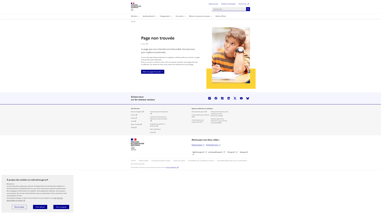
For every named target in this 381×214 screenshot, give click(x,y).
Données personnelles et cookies (161, 161)
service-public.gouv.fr (215, 152)
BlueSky (247, 98)
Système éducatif (148, 16)
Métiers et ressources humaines (199, 16)
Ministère (134, 16)
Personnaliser (19, 207)
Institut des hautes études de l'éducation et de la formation (158, 118)
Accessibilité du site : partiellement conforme (201, 161)
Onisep (133, 118)
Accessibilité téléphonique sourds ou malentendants (232, 161)
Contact (133, 161)
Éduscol (133, 115)
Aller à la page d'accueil (152, 72)
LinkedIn (228, 98)
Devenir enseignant (136, 112)
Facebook (216, 98)
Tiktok (222, 98)
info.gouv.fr (231, 152)
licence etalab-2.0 (171, 167)
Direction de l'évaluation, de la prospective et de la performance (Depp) (219, 114)
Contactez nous (212, 145)
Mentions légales (144, 161)
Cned (132, 121)
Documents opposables (138, 164)
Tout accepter (61, 207)
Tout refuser (40, 207)
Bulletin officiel (221, 16)
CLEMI (133, 127)
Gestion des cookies (179, 161)
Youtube (241, 98)
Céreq (152, 132)
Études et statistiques (228, 4)
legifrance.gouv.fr (198, 152)
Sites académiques (155, 129)
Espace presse (213, 4)
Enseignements (165, 16)
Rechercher (248, 9)
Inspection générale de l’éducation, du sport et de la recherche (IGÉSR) (219, 121)
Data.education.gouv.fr (198, 112)
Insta (209, 98)
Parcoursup (243, 4)
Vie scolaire (179, 16)
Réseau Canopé (135, 124)
